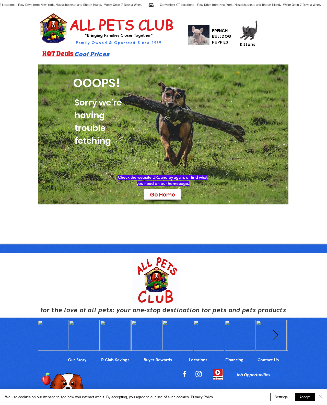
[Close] (321, 397)
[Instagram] (198, 374)
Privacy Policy (202, 396)
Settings (281, 396)
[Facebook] (184, 374)
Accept (304, 396)
